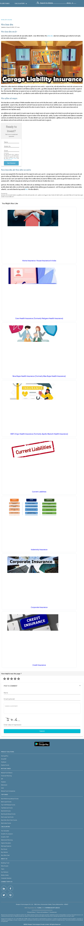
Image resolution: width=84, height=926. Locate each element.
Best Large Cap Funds (7, 817)
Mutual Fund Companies (8, 791)
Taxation (3, 782)
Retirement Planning (7, 840)
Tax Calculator (5, 831)
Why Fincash (4, 866)
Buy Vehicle (4, 852)
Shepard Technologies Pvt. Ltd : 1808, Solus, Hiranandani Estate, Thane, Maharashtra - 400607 (42, 904)
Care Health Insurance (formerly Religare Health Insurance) (39, 318)
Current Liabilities (39, 492)
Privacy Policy (13, 158)
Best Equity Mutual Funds (8, 814)
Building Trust (5, 863)
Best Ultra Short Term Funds (9, 820)
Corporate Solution (6, 878)
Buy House (4, 849)
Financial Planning (6, 776)
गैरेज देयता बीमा (8, 20)
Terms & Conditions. (8, 159)
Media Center (5, 875)
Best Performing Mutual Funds (9, 798)
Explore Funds (5, 765)
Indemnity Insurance (39, 550)
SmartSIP (3, 759)
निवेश (26, 189)
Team (2, 869)
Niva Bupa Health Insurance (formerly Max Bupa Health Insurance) (39, 376)
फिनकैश (2, 20)
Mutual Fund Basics (6, 772)
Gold (2, 788)
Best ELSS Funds (6, 811)
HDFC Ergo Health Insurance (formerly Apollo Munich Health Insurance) (39, 434)
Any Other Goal (5, 855)
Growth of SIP (5, 837)
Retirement (4, 785)
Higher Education (6, 843)
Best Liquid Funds (6, 802)
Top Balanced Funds (7, 808)
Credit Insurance (39, 665)
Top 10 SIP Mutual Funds (8, 805)
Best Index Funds (6, 823)
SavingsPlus (4, 756)
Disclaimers (53, 912)
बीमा (12, 89)
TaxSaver (3, 762)
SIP (2, 779)
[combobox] (50, 3)
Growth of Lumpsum (7, 834)
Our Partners (4, 872)
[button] (42, 685)
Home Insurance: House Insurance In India (39, 261)
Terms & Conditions (42, 912)
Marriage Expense (6, 846)
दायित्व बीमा (50, 36)
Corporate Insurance (39, 607)
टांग (3, 89)
